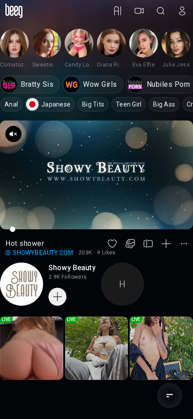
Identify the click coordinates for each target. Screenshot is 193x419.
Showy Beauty (72, 267)
